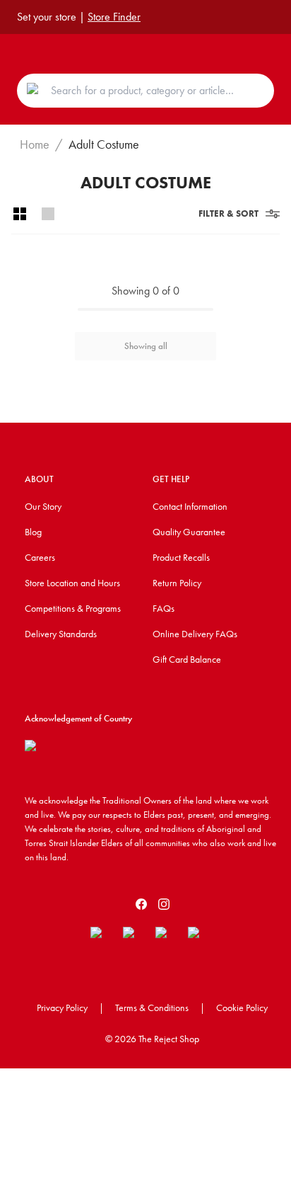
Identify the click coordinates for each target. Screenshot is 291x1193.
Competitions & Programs (73, 608)
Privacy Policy (62, 1007)
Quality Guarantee (189, 531)
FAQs (163, 608)
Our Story (43, 506)
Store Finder (114, 16)
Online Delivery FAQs (195, 633)
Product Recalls (181, 557)
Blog (33, 531)
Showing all (145, 346)
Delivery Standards (61, 633)
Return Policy (177, 582)
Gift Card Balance (187, 659)
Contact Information (190, 506)
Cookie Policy (242, 1007)
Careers (40, 557)
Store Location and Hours (72, 582)
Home (34, 144)
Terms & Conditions (152, 1007)
